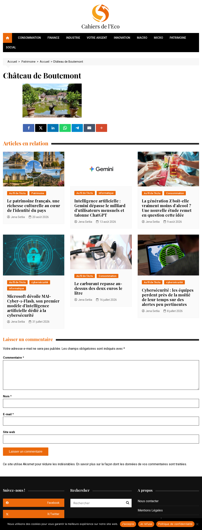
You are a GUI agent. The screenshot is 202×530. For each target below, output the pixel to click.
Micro (158, 37)
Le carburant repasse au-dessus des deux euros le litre (98, 288)
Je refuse (146, 523)
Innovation (122, 37)
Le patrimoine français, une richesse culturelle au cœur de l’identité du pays (33, 205)
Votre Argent (97, 37)
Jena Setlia (18, 217)
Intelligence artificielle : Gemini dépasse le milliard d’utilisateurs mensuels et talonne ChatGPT (99, 208)
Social (11, 47)
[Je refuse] (197, 524)
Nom (7, 396)
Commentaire (13, 357)
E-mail (8, 414)
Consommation (29, 37)
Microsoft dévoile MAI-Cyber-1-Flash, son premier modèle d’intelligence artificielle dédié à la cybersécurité (33, 305)
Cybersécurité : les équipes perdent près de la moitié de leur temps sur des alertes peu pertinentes (168, 297)
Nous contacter (148, 501)
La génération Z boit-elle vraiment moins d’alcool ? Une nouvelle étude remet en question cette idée (167, 208)
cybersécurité (39, 282)
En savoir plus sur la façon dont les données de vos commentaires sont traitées (131, 464)
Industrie (73, 37)
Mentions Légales (150, 510)
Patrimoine (178, 37)
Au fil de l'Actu (17, 193)
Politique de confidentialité (175, 523)
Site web (9, 432)
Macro (142, 37)
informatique (106, 193)
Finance (53, 37)
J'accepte (128, 523)
